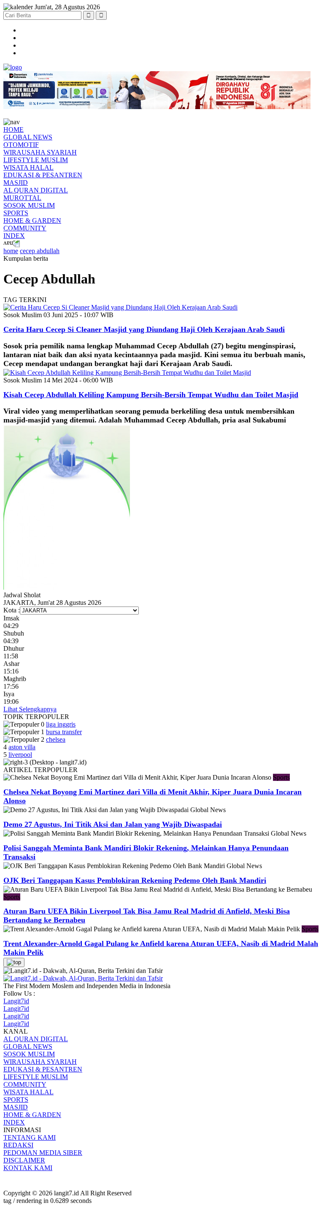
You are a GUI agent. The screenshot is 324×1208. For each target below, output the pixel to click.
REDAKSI (18, 1145)
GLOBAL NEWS (27, 137)
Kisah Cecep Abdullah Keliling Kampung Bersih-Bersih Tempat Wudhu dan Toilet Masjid (150, 394)
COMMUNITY (24, 228)
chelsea (55, 739)
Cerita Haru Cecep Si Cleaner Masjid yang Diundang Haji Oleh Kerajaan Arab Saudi (144, 329)
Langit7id (16, 1001)
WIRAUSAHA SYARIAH (40, 152)
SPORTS (15, 212)
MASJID (15, 182)
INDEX (14, 235)
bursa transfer (64, 731)
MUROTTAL (22, 197)
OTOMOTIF (21, 144)
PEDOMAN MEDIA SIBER (42, 1152)
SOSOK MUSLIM (29, 205)
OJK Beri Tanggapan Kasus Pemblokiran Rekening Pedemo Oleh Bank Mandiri (134, 880)
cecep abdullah (39, 250)
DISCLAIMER (24, 1160)
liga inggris (61, 724)
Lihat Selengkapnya (30, 709)
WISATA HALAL (28, 167)
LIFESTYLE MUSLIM (35, 159)
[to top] (13, 962)
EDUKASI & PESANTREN (42, 175)
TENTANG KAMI (29, 1137)
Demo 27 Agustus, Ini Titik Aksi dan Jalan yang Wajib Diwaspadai (112, 824)
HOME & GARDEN (32, 220)
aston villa (21, 747)
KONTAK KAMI (27, 1167)
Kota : (11, 610)
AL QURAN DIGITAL (35, 190)
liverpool (20, 754)
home (10, 250)
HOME (13, 129)
